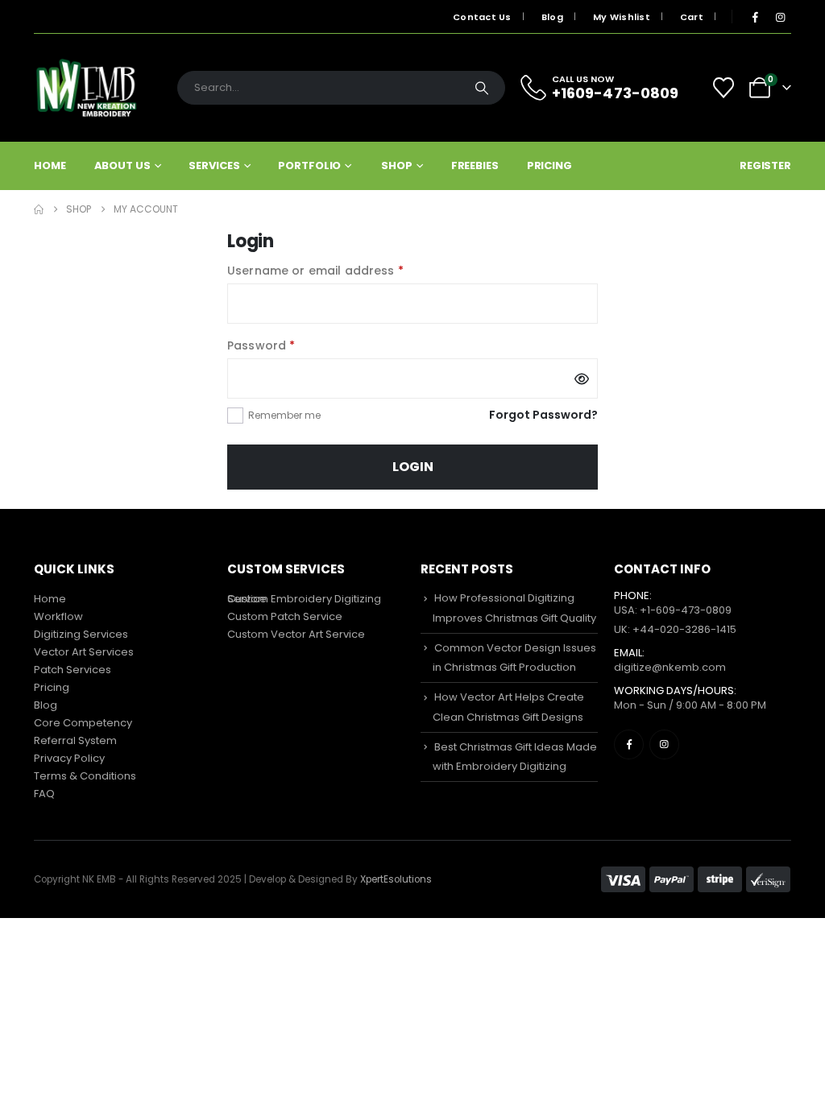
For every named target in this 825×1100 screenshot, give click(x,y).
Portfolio (309, 165)
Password (287, 345)
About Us (122, 165)
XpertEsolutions (396, 879)
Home (50, 165)
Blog (552, 16)
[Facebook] (754, 16)
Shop (396, 165)
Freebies (475, 165)
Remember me (284, 415)
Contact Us (482, 16)
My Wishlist (621, 16)
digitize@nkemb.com (670, 667)
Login (412, 466)
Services (214, 165)
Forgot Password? (543, 415)
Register (765, 165)
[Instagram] (779, 16)
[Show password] (582, 378)
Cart (691, 16)
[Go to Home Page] (39, 209)
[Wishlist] (723, 87)
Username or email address (341, 270)
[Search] (481, 88)
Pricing (549, 165)
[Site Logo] (86, 88)
